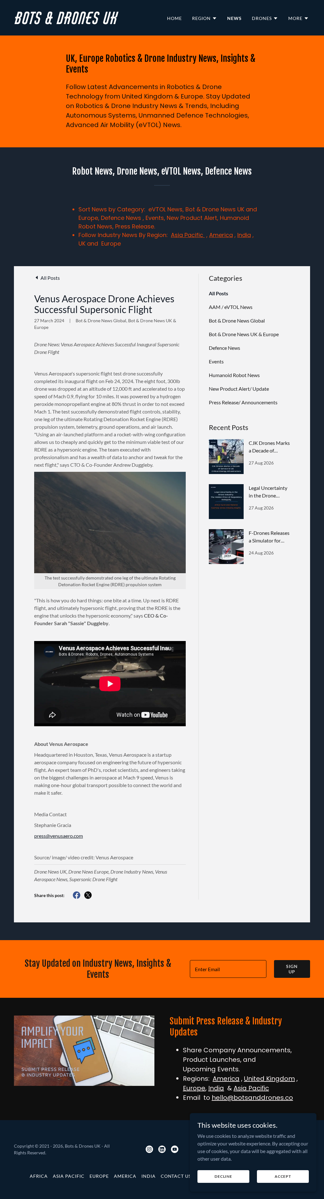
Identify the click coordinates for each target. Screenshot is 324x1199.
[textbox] (228, 969)
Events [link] (216, 361)
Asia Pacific (188, 235)
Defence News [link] (224, 348)
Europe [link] (99, 1176)
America (221, 235)
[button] (204, 18)
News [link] (234, 18)
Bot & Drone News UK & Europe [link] (244, 334)
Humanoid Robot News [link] (234, 375)
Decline (223, 1176)
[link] (86, 22)
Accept (283, 1176)
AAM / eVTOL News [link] (230, 307)
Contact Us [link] (176, 1176)
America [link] (125, 1176)
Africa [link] (39, 1176)
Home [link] (174, 18)
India (244, 235)
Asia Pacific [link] (68, 1176)
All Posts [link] (218, 293)
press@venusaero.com (58, 836)
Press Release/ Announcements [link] (243, 402)
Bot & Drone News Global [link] (237, 320)
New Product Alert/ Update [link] (239, 389)
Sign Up (292, 969)
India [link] (148, 1176)
